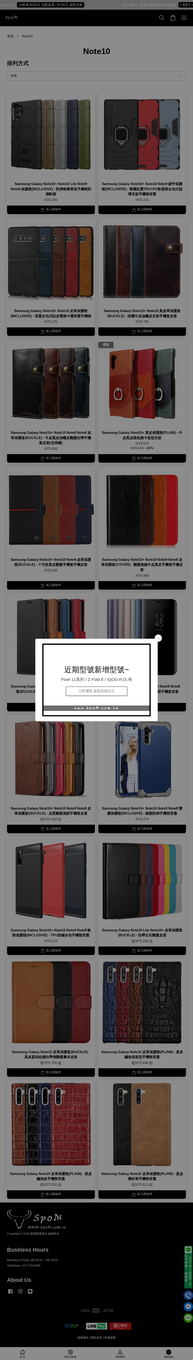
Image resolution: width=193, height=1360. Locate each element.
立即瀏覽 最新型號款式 (96, 691)
